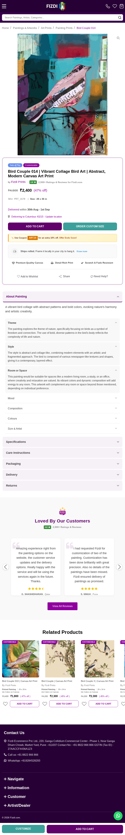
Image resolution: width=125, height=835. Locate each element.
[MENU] (4, 6)
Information (18, 788)
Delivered (13, 209)
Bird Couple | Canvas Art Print (57, 681)
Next (119, 567)
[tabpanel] (20, 676)
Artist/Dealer (18, 805)
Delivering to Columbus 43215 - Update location (36, 216)
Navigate (16, 779)
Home (5, 28)
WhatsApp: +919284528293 (24, 760)
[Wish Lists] (114, 6)
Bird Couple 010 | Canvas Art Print (19, 681)
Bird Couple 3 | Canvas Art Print (97, 681)
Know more (82, 251)
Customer (17, 796)
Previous (5, 567)
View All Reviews (62, 606)
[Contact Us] (108, 6)
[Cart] (121, 6)
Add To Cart (25, 703)
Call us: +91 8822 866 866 (23, 754)
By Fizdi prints (9, 685)
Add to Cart (35, 226)
